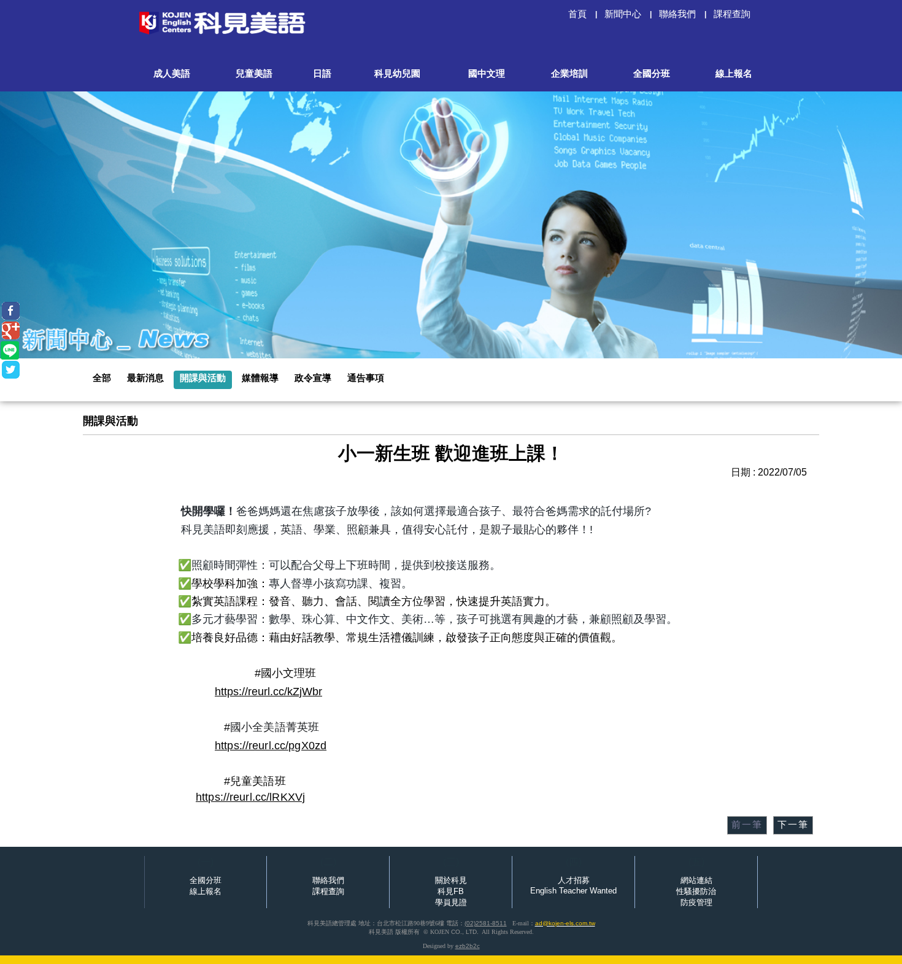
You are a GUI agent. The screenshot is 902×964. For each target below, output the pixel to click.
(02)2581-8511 (485, 923)
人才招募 (574, 880)
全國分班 (206, 880)
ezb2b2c (467, 946)
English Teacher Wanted (573, 890)
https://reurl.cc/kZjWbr (268, 691)
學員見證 (451, 902)
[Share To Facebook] (11, 311)
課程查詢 (328, 891)
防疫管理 (696, 902)
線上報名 (206, 891)
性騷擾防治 (696, 891)
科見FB (451, 891)
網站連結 (696, 880)
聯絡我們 (328, 880)
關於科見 (451, 880)
